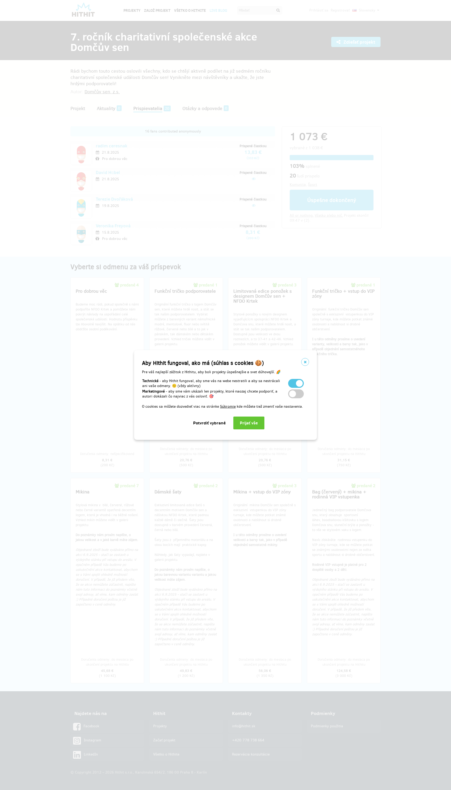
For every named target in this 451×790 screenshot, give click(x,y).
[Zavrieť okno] (305, 362)
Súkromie (228, 406)
